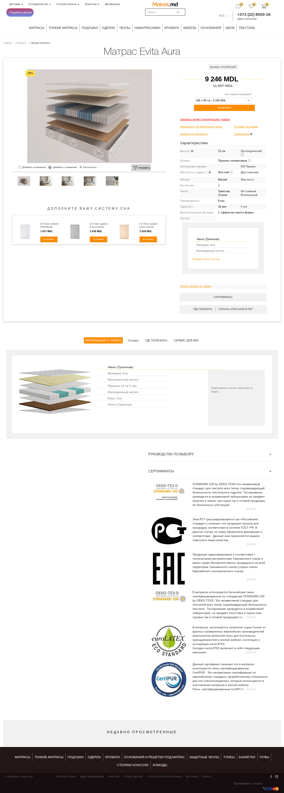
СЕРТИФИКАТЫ (161, 471)
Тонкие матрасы (49, 757)
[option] (89, 116)
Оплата (206, 776)
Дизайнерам (112, 4)
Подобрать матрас (21, 12)
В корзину (224, 107)
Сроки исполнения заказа (165, 776)
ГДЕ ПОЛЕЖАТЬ (156, 340)
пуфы (264, 757)
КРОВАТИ (171, 28)
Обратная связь (66, 776)
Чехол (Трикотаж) (207, 239)
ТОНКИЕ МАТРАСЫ (63, 28)
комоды (160, 765)
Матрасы (36, 28)
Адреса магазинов (247, 18)
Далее (251, 509)
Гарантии (114, 776)
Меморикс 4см (205, 244)
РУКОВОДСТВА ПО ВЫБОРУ (171, 454)
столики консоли (132, 765)
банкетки (247, 757)
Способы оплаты (66, 4)
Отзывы (133, 340)
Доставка (15, 4)
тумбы (229, 757)
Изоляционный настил (210, 250)
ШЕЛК (230, 28)
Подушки (90, 28)
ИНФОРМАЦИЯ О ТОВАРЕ (103, 340)
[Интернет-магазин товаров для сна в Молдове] (165, 4)
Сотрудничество (38, 4)
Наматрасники (147, 28)
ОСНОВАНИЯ (211, 28)
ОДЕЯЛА (108, 28)
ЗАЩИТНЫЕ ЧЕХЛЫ (204, 757)
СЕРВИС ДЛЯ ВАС (186, 340)
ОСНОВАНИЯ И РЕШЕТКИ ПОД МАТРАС (154, 757)
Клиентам (91, 4)
